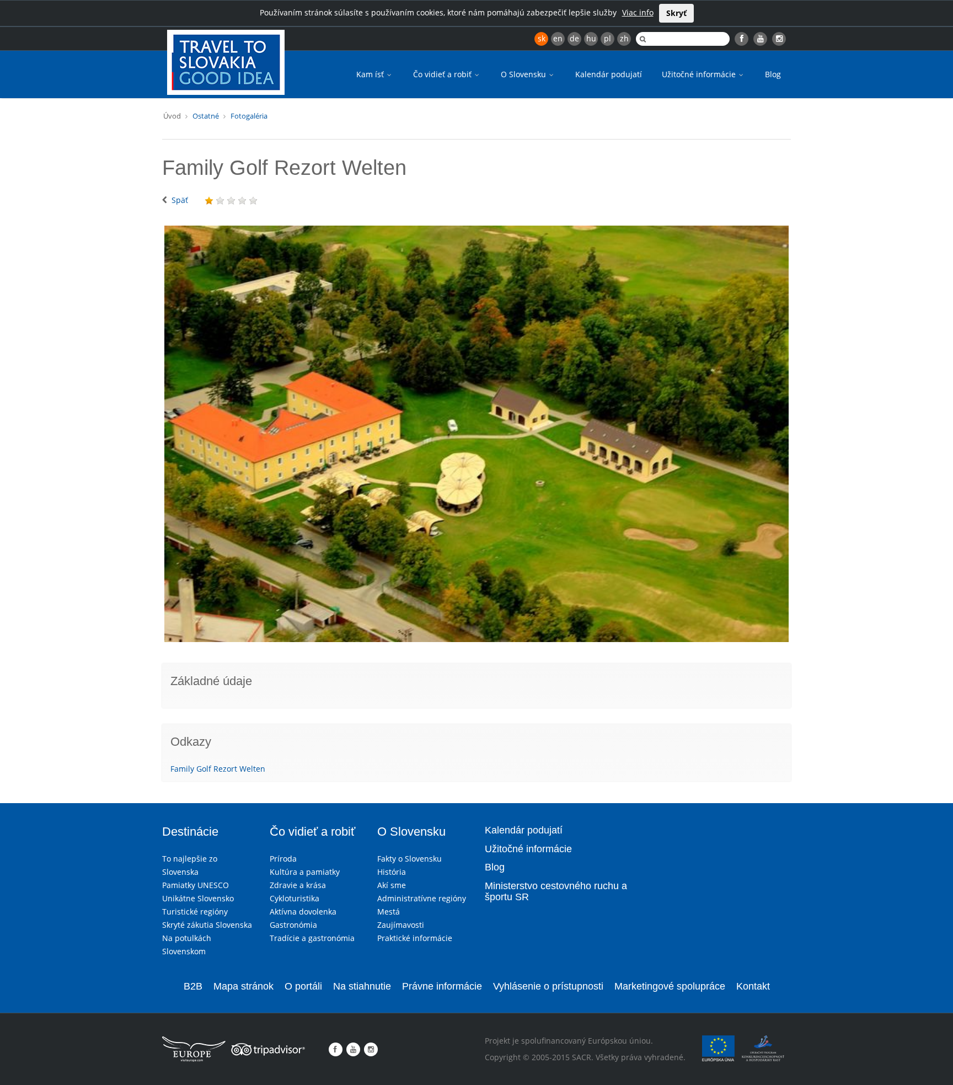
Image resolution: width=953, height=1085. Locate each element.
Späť (180, 200)
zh (624, 38)
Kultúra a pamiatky (305, 872)
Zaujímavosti (400, 925)
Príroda (283, 858)
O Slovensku (524, 74)
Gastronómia (293, 925)
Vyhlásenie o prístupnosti (548, 986)
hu (591, 38)
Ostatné (205, 116)
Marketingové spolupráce (669, 986)
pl (607, 38)
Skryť (676, 13)
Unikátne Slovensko (198, 898)
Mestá (388, 911)
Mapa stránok (243, 986)
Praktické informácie (414, 938)
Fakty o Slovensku (409, 858)
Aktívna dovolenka (303, 911)
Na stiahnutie (362, 986)
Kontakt (753, 986)
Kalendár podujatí (608, 74)
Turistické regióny (195, 911)
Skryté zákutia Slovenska (207, 925)
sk (541, 38)
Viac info (638, 12)
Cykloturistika (294, 898)
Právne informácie (442, 986)
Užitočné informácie (700, 74)
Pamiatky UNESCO (195, 885)
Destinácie (190, 831)
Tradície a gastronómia (312, 938)
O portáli (303, 986)
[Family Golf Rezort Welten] (476, 434)
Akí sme (391, 885)
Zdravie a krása (298, 885)
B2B (193, 986)
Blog (773, 74)
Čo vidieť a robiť (443, 74)
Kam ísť (371, 74)
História (391, 872)
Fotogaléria (249, 116)
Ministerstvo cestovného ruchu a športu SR (556, 891)
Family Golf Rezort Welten (217, 768)
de (574, 38)
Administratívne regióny (421, 898)
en (558, 38)
